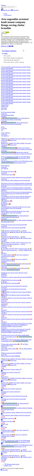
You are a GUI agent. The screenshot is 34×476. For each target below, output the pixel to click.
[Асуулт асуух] (9, 46)
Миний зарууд (7, 10)
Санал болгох (5, 105)
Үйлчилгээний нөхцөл (12, 464)
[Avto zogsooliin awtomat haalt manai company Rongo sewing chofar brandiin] (17, 68)
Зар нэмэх (15, 10)
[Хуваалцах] (12, 46)
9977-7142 (9, 465)
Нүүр (5, 13)
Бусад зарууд (7, 15)
